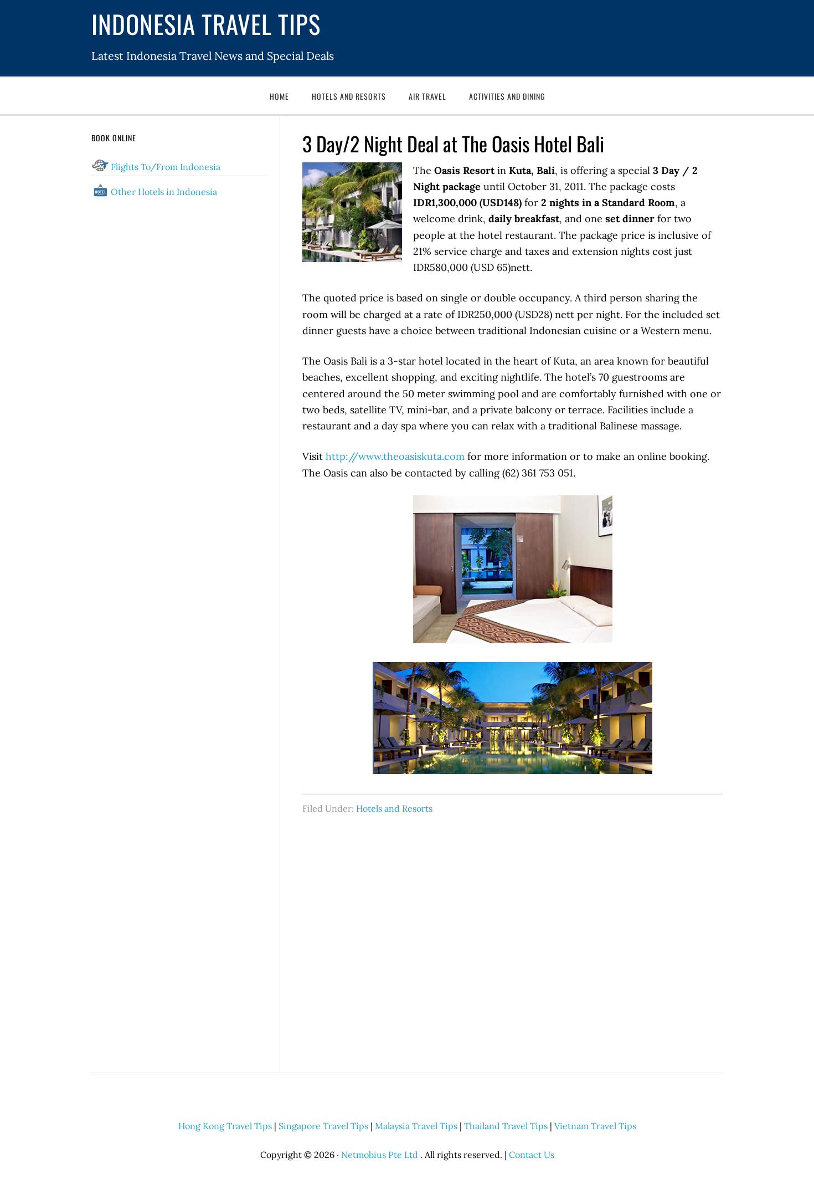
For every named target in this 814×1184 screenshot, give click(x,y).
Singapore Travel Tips (323, 1125)
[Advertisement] (512, 937)
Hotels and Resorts (394, 808)
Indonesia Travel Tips (206, 23)
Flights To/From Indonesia (165, 166)
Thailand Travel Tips (506, 1125)
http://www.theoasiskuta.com (395, 456)
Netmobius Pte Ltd (379, 1154)
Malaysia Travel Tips (416, 1125)
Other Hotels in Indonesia (164, 191)
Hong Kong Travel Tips (225, 1125)
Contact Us (531, 1154)
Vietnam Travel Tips (595, 1125)
